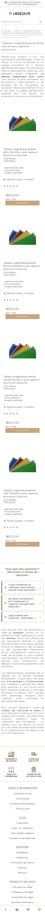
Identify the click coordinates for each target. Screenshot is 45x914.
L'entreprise (22, 798)
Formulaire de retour (22, 862)
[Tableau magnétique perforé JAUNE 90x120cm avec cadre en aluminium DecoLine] (22, 353)
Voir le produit (22, 203)
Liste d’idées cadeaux (22, 833)
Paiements (22, 857)
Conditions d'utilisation (22, 803)
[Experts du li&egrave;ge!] (22, 14)
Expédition (22, 852)
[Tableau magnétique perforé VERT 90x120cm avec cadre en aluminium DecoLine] (22, 467)
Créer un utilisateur (22, 828)
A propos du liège (22, 887)
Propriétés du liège (22, 897)
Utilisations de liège (22, 892)
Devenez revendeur (22, 902)
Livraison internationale (23, 838)
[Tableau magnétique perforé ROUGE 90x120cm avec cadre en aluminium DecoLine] (22, 240)
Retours (22, 873)
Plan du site (22, 809)
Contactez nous (22, 793)
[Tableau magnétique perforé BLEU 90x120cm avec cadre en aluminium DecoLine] (22, 126)
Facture (22, 868)
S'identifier (22, 823)
